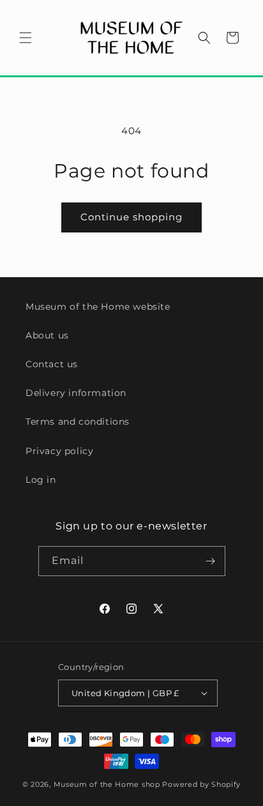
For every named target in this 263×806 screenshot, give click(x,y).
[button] (25, 38)
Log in (41, 479)
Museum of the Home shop (107, 784)
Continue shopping (131, 217)
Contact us (52, 364)
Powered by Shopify (201, 784)
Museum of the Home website (98, 306)
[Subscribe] (211, 561)
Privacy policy (59, 451)
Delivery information (76, 393)
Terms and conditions (78, 421)
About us (47, 335)
